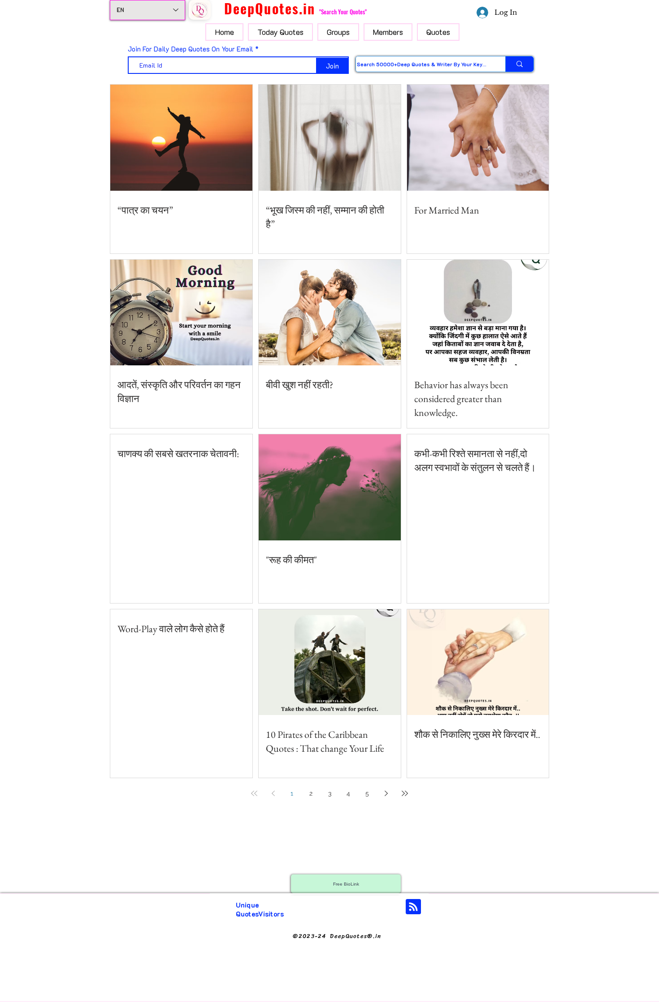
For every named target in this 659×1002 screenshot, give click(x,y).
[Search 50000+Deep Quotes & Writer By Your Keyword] (519, 64)
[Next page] (386, 793)
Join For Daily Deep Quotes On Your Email (190, 49)
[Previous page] (273, 793)
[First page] (254, 793)
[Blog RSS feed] (413, 907)
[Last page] (405, 793)
